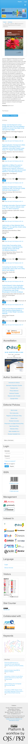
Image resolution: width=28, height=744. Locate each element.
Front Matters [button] (14, 115)
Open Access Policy (14, 426)
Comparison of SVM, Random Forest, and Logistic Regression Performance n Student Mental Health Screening (14, 691)
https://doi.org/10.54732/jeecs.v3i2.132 (14, 221)
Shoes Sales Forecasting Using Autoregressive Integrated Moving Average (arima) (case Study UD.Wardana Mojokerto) (12, 247)
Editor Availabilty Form (14, 431)
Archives (10, 22)
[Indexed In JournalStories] (8, 546)
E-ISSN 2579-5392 (14, 483)
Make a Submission (9, 440)
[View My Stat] (14, 608)
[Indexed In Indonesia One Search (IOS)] (19, 546)
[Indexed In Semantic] (19, 541)
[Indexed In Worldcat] (19, 551)
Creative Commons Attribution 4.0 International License (14, 719)
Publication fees (14, 388)
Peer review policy (14, 413)
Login (25, 1)
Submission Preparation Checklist (14, 385)
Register (20, 1)
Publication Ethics (14, 428)
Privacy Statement (14, 390)
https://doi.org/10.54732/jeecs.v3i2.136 (14, 304)
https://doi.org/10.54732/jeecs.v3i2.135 (14, 281)
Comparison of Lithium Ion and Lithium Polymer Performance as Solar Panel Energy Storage (14, 677)
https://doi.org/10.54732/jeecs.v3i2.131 (14, 201)
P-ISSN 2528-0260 (14, 491)
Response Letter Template (14, 396)
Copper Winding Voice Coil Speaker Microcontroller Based (13, 684)
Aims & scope (14, 410)
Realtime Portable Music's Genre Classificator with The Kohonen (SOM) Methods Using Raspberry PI (13, 188)
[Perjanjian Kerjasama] (14, 622)
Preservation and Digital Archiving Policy (14, 423)
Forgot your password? (10, 461)
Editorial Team (14, 418)
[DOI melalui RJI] (14, 627)
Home (4, 22)
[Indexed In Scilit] (8, 551)
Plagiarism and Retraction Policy (14, 415)
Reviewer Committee (14, 421)
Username (7, 451)
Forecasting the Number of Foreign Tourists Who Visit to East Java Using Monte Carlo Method (13, 268)
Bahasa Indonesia (9, 567)
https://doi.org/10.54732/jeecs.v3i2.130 (14, 183)
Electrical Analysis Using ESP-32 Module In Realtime (12, 670)
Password (7, 456)
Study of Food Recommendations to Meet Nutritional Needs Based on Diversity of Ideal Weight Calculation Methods (13, 311)
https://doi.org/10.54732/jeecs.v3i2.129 (14, 161)
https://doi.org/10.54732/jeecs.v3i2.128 (14, 141)
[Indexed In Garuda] (8, 541)
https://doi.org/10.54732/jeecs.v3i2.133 (14, 241)
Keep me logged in (10, 463)
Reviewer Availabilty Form (14, 434)
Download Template (14, 393)
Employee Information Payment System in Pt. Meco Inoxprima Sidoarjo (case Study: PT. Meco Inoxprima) (14, 206)
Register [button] (12, 466)
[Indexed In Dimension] (19, 536)
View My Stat (6, 609)
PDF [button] (4, 138)
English (6, 564)
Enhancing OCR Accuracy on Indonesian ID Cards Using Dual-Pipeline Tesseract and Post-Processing (14, 664)
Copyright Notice (14, 398)
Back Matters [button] (6, 115)
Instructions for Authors (14, 382)
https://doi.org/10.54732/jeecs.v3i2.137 (14, 325)
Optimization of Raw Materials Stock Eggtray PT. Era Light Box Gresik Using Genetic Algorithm (14, 226)
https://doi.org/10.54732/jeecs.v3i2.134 (14, 263)
